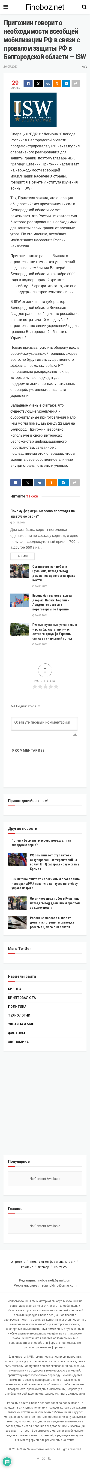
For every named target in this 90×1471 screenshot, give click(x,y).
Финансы (16, 1033)
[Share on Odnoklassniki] (57, 83)
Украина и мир (21, 1024)
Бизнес (14, 989)
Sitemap (43, 1267)
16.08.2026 (40, 586)
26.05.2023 (10, 66)
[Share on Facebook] (28, 83)
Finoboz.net (45, 7)
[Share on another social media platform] (76, 83)
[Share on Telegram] (66, 83)
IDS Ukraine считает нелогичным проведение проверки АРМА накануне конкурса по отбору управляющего (46, 883)
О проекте (18, 1261)
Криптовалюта (22, 998)
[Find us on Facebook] (38, 1459)
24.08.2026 (18, 522)
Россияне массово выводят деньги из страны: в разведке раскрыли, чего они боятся (52, 922)
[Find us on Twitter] (43, 1459)
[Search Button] (84, 7)
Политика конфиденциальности (52, 1261)
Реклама (27, 1267)
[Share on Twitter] (38, 83)
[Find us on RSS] (49, 1459)
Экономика (18, 1042)
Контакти (60, 1267)
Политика (17, 1006)
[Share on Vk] (48, 83)
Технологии (19, 1015)
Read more (25, 556)
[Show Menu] (5, 7)
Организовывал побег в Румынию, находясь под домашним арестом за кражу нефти (55, 903)
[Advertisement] (45, 1103)
